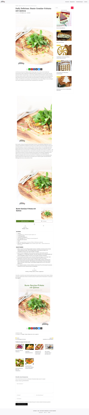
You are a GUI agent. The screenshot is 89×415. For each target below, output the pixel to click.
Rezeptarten (72, 1)
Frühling (26, 334)
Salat (20, 5)
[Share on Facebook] (34, 69)
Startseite (67, 1)
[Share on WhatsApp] (29, 69)
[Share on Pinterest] (32, 69)
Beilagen (23, 334)
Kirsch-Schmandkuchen (61, 27)
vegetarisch (37, 334)
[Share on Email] (36, 69)
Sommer (33, 334)
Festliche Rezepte (79, 1)
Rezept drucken (26, 221)
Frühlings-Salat (29, 334)
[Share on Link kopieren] (41, 69)
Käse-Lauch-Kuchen (60, 42)
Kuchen (85, 1)
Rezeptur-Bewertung (19, 380)
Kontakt (49, 412)
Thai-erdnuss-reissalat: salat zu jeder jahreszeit (48, 352)
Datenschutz (41, 412)
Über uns (45, 412)
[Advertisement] (34, 88)
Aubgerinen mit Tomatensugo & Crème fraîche (38, 352)
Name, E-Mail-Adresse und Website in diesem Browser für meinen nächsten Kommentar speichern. (33, 402)
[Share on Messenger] (39, 69)
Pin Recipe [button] (44, 221)
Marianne (28, 12)
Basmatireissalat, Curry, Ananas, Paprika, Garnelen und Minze (29, 367)
